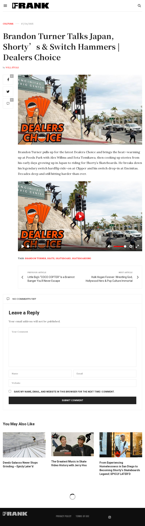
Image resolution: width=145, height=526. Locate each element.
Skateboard (63, 258)
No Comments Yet (24, 298)
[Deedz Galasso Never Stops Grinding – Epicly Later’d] (24, 444)
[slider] (61, 246)
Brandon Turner (35, 258)
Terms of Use (82, 516)
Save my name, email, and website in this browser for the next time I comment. (64, 392)
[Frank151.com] (30, 5)
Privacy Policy (63, 516)
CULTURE (8, 24)
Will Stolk (12, 67)
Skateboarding (81, 258)
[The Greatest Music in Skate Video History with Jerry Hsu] (72, 444)
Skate (51, 258)
